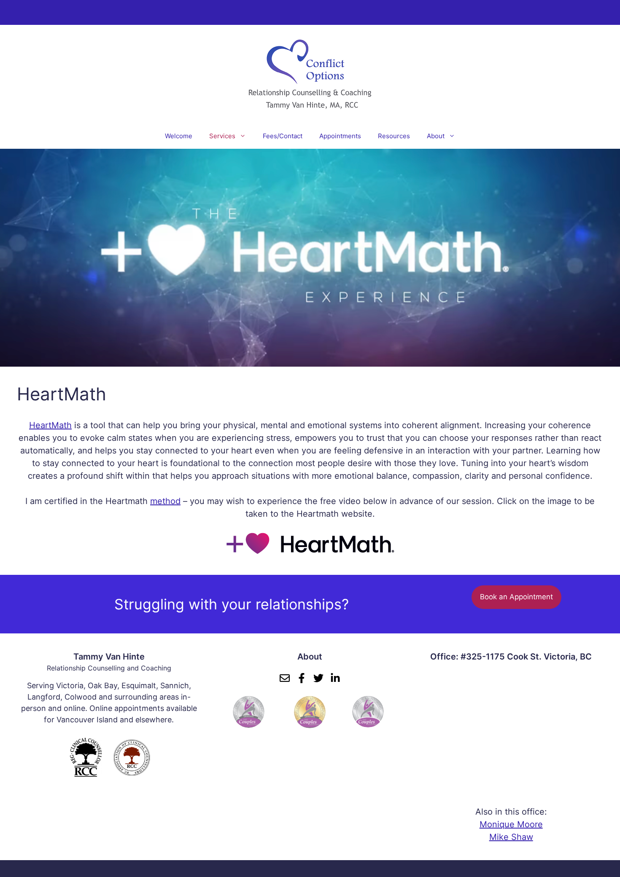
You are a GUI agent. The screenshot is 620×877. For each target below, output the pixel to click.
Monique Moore (511, 824)
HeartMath (50, 425)
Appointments (340, 136)
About (436, 136)
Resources (394, 136)
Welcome (178, 136)
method (165, 501)
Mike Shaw (511, 837)
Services (222, 136)
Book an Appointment (516, 597)
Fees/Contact (282, 136)
